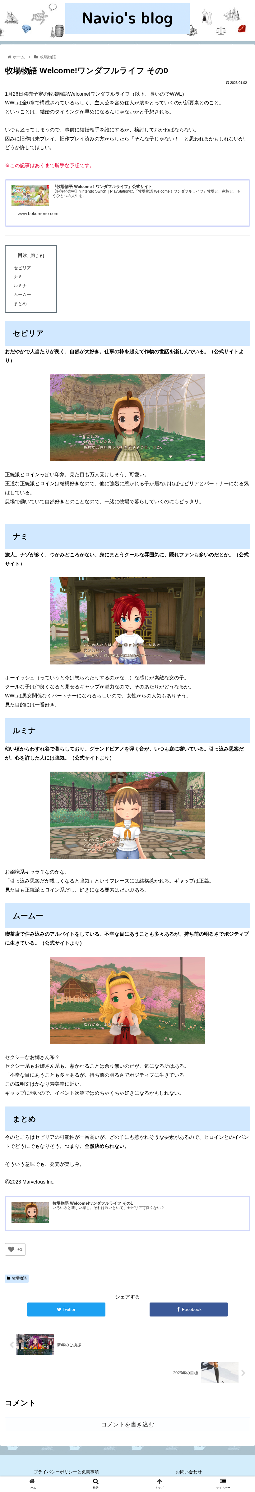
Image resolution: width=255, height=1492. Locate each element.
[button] (235, 885)
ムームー (22, 294)
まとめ (20, 303)
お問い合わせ (189, 1471)
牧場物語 (19, 1278)
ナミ (18, 276)
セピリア (22, 267)
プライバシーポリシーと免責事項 (66, 1471)
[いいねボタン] (11, 1249)
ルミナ (20, 285)
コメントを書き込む (127, 1424)
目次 (23, 255)
